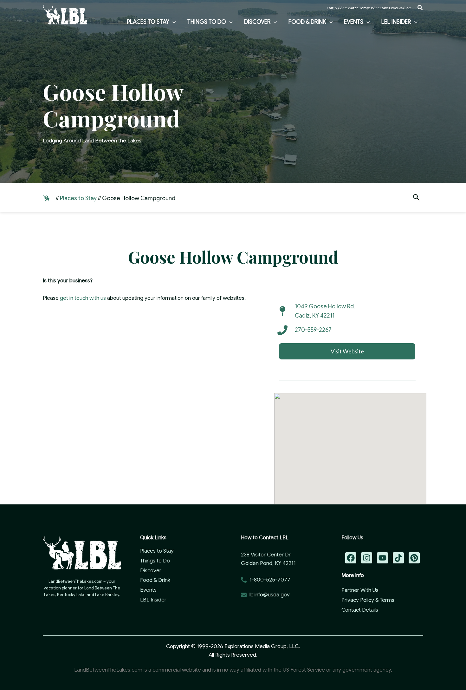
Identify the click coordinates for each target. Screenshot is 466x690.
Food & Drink (155, 580)
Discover (150, 570)
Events (148, 590)
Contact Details (359, 610)
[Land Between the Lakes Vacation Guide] (65, 14)
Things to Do (155, 560)
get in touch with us (83, 298)
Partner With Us (360, 590)
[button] (420, 8)
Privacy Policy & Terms (367, 600)
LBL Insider (153, 599)
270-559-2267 (313, 329)
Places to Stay (78, 198)
